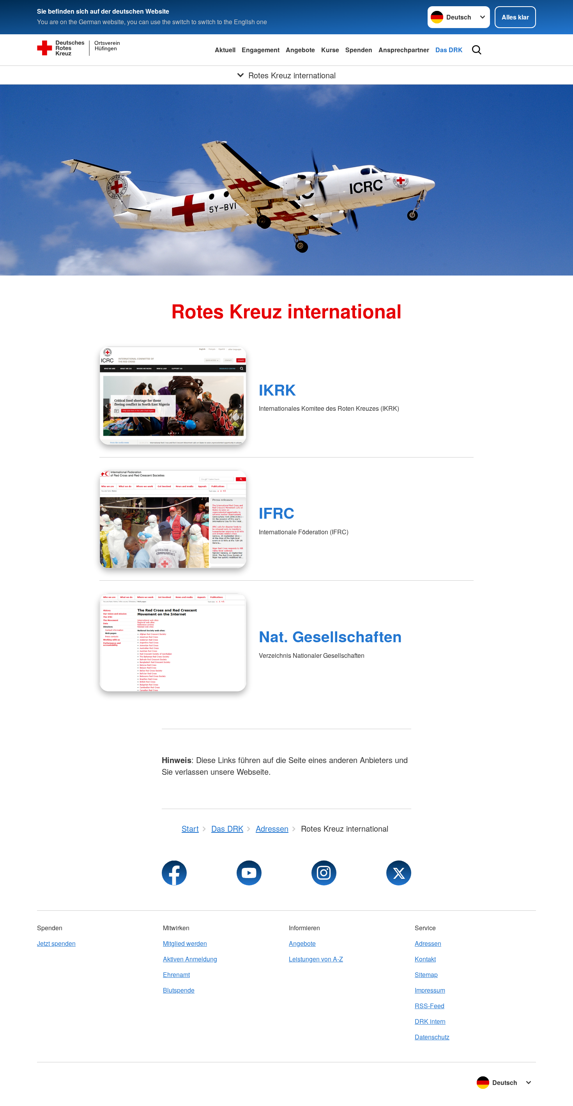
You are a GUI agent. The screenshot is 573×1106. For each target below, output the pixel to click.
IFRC (276, 512)
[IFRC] (172, 519)
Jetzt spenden (56, 943)
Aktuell (225, 49)
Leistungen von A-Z (316, 958)
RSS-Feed (429, 1005)
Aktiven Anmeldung (190, 958)
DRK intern (430, 1021)
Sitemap (426, 974)
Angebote (300, 49)
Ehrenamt (176, 974)
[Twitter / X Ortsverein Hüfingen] (398, 872)
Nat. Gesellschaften (330, 636)
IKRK (277, 389)
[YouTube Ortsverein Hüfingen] (249, 872)
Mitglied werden (185, 943)
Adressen (428, 943)
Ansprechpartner (403, 49)
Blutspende (179, 990)
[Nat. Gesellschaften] (172, 642)
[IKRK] (172, 395)
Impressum (430, 990)
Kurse (330, 49)
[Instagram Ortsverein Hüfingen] (323, 872)
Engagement (260, 49)
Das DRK (449, 49)
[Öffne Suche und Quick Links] (476, 50)
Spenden (358, 49)
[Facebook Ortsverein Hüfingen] (174, 872)
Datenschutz (432, 1036)
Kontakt (425, 958)
